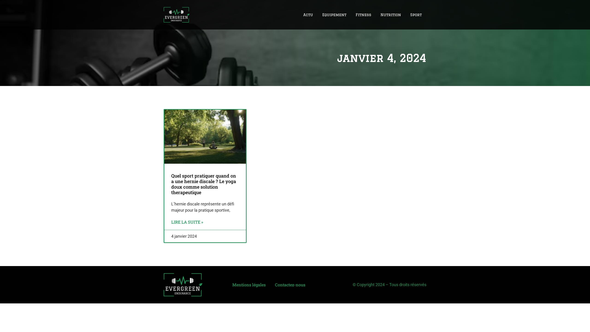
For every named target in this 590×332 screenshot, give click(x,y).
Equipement (334, 15)
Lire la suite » (187, 222)
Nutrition (391, 15)
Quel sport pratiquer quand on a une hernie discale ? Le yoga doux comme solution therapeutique (203, 184)
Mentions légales (249, 285)
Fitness (363, 15)
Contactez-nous (290, 285)
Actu (308, 15)
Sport (416, 15)
